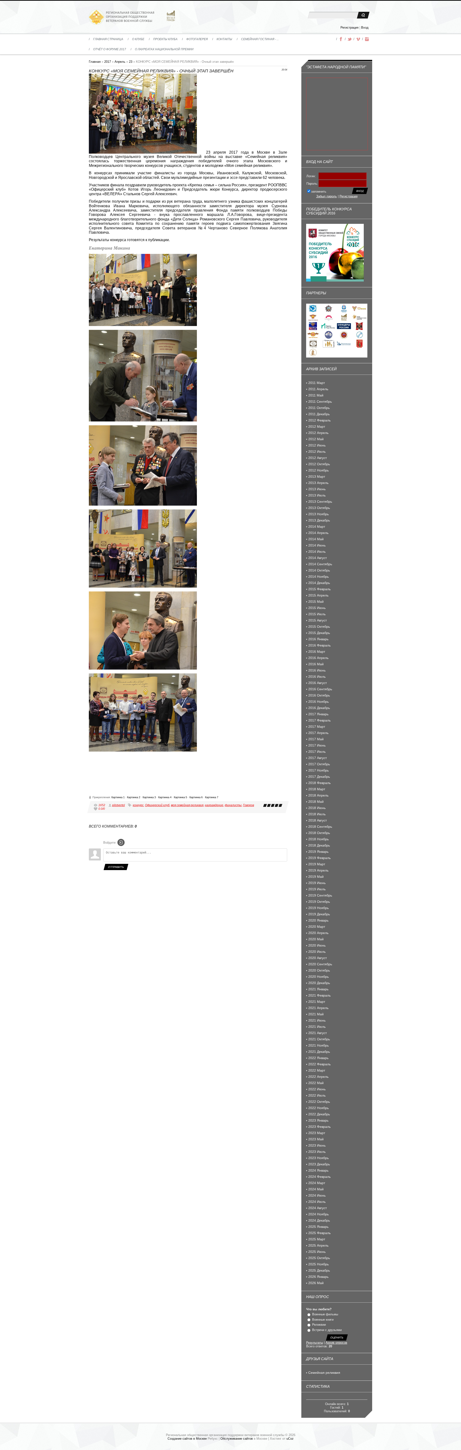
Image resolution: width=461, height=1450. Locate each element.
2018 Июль (317, 814)
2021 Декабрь (319, 1052)
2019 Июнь (317, 883)
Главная (95, 61)
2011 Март (316, 383)
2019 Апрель (318, 870)
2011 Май (315, 395)
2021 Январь (318, 989)
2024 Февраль (319, 1177)
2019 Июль (317, 889)
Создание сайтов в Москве (187, 1438)
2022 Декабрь (319, 1114)
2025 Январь (318, 1227)
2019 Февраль (319, 858)
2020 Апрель (318, 933)
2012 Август (317, 458)
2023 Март (316, 1133)
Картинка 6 (196, 797)
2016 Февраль (319, 645)
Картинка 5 (180, 797)
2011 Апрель (318, 389)
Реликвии (319, 1324)
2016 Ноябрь (318, 701)
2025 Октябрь (319, 1258)
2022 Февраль (319, 1064)
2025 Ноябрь (318, 1264)
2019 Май (316, 877)
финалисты (233, 805)
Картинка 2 (133, 797)
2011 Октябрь (319, 408)
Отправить (116, 867)
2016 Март (316, 651)
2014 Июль (317, 551)
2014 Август (317, 558)
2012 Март (316, 426)
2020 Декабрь (319, 983)
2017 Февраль (319, 720)
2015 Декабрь (319, 633)
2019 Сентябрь (320, 895)
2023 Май (316, 1139)
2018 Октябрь (319, 833)
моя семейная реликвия (187, 805)
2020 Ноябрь (318, 977)
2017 (107, 61)
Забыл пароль (326, 196)
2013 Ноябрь (318, 514)
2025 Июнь (317, 1252)
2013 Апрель (318, 483)
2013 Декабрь (319, 520)
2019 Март (316, 864)
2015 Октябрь (319, 626)
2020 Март (316, 927)
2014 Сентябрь (320, 564)
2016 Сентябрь (320, 689)
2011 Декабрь (319, 414)
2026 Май (316, 1283)
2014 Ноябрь (318, 576)
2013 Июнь (317, 489)
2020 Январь (318, 920)
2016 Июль (317, 676)
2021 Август (317, 1033)
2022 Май (316, 1083)
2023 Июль (317, 1152)
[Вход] (121, 842)
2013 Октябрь (319, 508)
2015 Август (317, 620)
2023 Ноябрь (318, 1158)
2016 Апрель (318, 658)
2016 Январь (318, 639)
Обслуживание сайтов (236, 1438)
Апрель (120, 61)
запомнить (318, 191)
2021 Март (316, 1002)
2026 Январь (318, 1277)
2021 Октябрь (319, 1039)
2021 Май (316, 1014)
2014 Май (316, 539)
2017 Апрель (318, 733)
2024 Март (316, 1183)
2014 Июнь (317, 545)
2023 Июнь (317, 1145)
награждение (214, 805)
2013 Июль (317, 495)
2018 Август (317, 820)
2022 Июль (317, 1095)
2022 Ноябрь (318, 1108)
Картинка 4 (164, 797)
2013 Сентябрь (320, 501)
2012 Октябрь (319, 464)
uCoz (290, 1438)
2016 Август (317, 683)
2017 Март (316, 726)
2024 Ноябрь (318, 1214)
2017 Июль (317, 751)
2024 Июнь (317, 1195)
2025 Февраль (319, 1233)
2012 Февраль (319, 420)
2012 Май (316, 439)
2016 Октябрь (319, 695)
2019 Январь (318, 852)
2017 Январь (318, 714)
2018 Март (316, 789)
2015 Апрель (318, 595)
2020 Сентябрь (320, 964)
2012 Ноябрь (318, 470)
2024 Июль (317, 1202)
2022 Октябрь (319, 1102)
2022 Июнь (317, 1089)
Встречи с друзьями (327, 1330)
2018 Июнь (317, 808)
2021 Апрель (318, 1008)
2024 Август (317, 1208)
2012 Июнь (317, 445)
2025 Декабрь (319, 1270)
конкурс (138, 805)
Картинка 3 (149, 797)
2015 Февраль (319, 589)
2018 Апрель (318, 795)
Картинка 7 (211, 797)
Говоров (248, 805)
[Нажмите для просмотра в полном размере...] (143, 152)
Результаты (314, 1342)
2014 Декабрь (319, 583)
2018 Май (316, 801)
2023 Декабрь (319, 1164)
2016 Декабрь (319, 708)
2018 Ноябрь (318, 839)
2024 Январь (318, 1170)
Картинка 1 (118, 797)
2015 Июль (317, 614)
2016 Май (316, 664)
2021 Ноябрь (318, 1045)
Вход (365, 27)
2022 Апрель (318, 1077)
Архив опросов (336, 1342)
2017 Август (317, 758)
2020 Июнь (317, 945)
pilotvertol (118, 805)
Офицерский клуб (157, 805)
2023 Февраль (319, 1127)
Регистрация (349, 27)
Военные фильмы (325, 1314)
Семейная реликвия (324, 1373)
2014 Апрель (318, 533)
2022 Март (316, 1070)
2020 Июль (317, 952)
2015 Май (316, 601)
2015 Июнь (317, 608)
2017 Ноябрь (318, 770)
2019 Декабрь (319, 914)
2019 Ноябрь (318, 908)
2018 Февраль (319, 783)
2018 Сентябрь (320, 827)
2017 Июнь (317, 745)
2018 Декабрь (319, 845)
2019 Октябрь (319, 902)
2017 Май (316, 739)
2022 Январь (318, 1058)
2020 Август (317, 958)
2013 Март (316, 476)
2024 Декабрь (319, 1220)
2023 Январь (318, 1120)
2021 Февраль (319, 995)
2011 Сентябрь (320, 401)
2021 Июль (317, 1027)
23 (130, 61)
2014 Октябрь (319, 570)
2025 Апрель (318, 1245)
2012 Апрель (318, 433)
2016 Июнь (317, 670)
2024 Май (316, 1189)
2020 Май (316, 939)
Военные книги (323, 1319)
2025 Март (316, 1239)
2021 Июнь (317, 1020)
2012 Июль (317, 451)
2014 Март (316, 526)
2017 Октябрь (319, 764)
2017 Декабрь (319, 776)
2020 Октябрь (319, 970)
